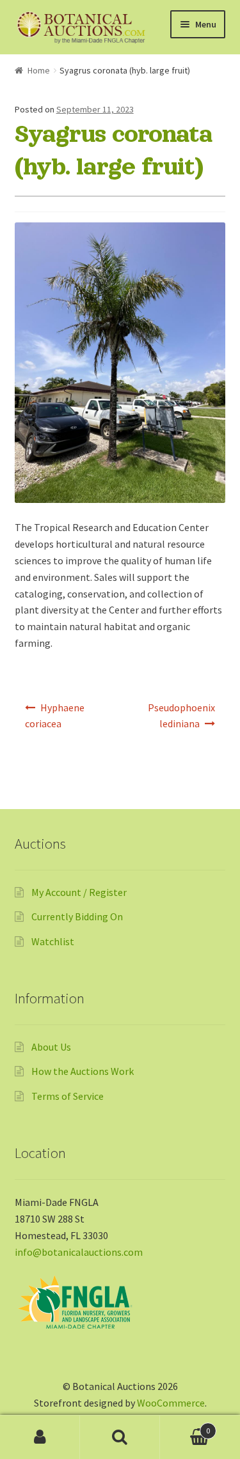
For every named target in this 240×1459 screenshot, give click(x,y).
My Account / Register (79, 892)
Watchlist (52, 941)
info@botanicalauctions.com (79, 1252)
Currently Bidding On (77, 916)
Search (120, 1437)
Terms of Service (67, 1096)
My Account (40, 1437)
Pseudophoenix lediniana (181, 715)
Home (39, 70)
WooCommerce (171, 1402)
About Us (51, 1046)
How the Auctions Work (82, 1071)
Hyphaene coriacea (55, 715)
